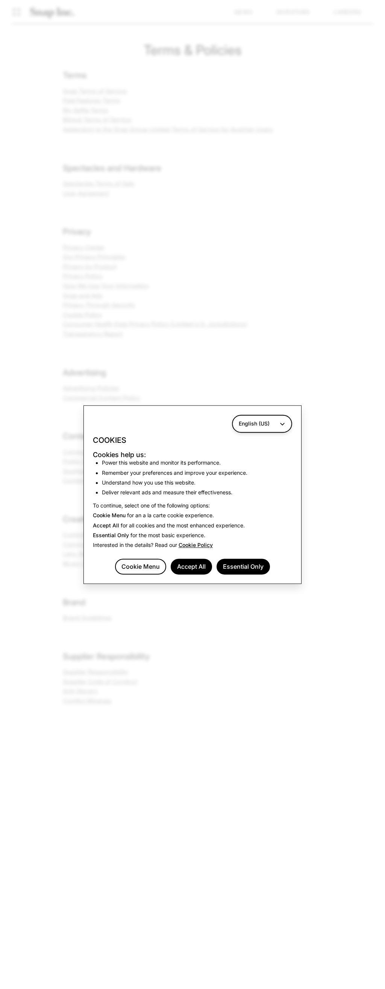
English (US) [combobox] (254, 423)
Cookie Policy (196, 545)
